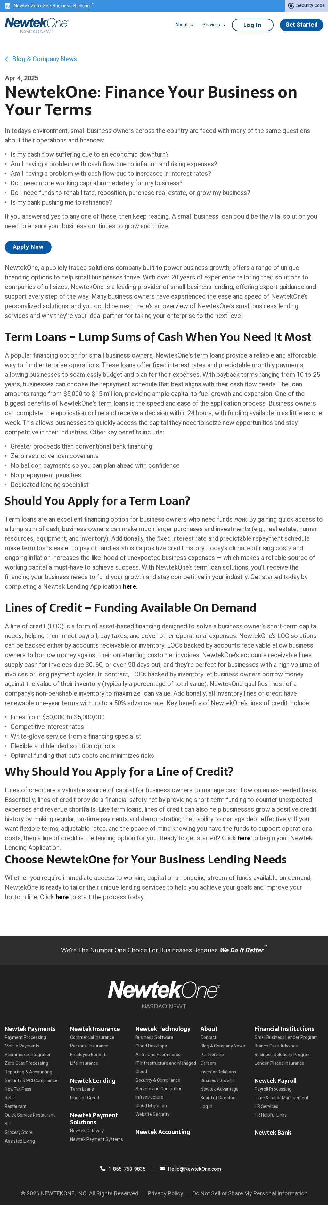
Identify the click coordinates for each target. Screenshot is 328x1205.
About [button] (181, 24)
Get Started (301, 24)
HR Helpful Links (271, 1115)
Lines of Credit (84, 1098)
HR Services (266, 1106)
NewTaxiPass (18, 1089)
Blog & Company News (44, 59)
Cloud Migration (151, 1106)
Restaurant (16, 1106)
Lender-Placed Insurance (279, 1063)
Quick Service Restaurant (30, 1115)
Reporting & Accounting (28, 1072)
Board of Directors (219, 1098)
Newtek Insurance (95, 1028)
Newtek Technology (163, 1028)
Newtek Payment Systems (96, 1139)
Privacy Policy (165, 1193)
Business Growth (217, 1080)
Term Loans (82, 1089)
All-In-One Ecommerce (158, 1054)
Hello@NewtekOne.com (194, 1169)
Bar (8, 1123)
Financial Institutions (284, 1028)
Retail (10, 1098)
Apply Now (28, 247)
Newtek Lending (93, 1080)
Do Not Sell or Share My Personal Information (250, 1193)
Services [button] (211, 24)
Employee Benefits (89, 1054)
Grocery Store (19, 1132)
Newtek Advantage (220, 1089)
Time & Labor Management (281, 1098)
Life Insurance (84, 1063)
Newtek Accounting (162, 1131)
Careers (208, 1063)
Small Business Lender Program (286, 1037)
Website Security (152, 1114)
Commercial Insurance (92, 1037)
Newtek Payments (30, 1028)
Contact (208, 1037)
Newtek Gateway (87, 1131)
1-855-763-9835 (126, 1169)
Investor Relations (218, 1072)
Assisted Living (20, 1141)
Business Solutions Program (283, 1054)
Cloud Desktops (151, 1046)
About (209, 1028)
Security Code (310, 5)
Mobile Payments (22, 1046)
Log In (252, 24)
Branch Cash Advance (276, 1046)
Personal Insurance (89, 1046)
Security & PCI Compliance (31, 1080)
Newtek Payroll (276, 1080)
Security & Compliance (157, 1080)
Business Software (154, 1037)
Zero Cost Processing (26, 1063)
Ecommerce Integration (28, 1054)
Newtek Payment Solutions (94, 1119)
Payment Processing (25, 1037)
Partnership (212, 1054)
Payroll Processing (273, 1089)
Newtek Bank (273, 1132)
